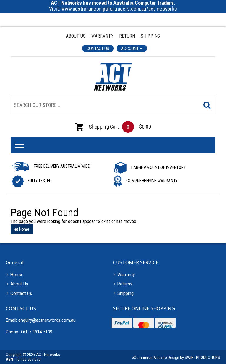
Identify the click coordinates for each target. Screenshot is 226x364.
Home (23, 229)
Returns (124, 284)
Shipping (150, 36)
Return (127, 36)
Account (130, 48)
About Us (76, 36)
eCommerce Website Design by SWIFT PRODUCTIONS (176, 357)
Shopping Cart (103, 127)
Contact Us (98, 48)
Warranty (102, 36)
